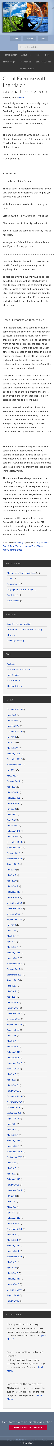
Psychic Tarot (8, 546)
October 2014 (13, 1107)
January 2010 (13, 1284)
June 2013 (11, 1162)
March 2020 (12, 825)
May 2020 (11, 814)
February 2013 (13, 1179)
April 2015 (12, 1079)
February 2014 (13, 1140)
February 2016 (13, 1052)
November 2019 (14, 847)
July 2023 (11, 742)
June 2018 (11, 930)
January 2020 (13, 836)
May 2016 (11, 1041)
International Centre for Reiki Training (24, 629)
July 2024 (11, 737)
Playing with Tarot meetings (20, 589)
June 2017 (11, 985)
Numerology (12, 584)
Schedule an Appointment (27, 1427)
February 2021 (13, 797)
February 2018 (13, 952)
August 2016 (13, 1030)
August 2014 (13, 1118)
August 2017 (13, 980)
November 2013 (14, 1151)
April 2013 (12, 1173)
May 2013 (11, 1168)
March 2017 (12, 1002)
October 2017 (13, 969)
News (9, 578)
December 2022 (14, 759)
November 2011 (14, 1229)
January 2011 (13, 1251)
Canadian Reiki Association (19, 624)
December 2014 (14, 1096)
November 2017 (14, 963)
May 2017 (11, 991)
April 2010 (12, 1267)
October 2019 (13, 853)
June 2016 (11, 1035)
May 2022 (11, 775)
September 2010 (15, 1256)
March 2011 (12, 1240)
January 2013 (13, 1184)
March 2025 (12, 720)
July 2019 (11, 869)
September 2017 (14, 974)
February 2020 (13, 831)
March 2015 (12, 1085)
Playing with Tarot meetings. (23, 1324)
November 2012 (14, 1190)
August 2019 (13, 864)
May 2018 (11, 936)
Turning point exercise (12, 549)
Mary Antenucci (42, 542)
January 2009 (13, 1300)
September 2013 (15, 1157)
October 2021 (13, 781)
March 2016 (12, 1046)
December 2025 (14, 709)
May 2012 (11, 1206)
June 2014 (11, 1124)
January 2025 (13, 726)
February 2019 (13, 891)
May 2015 (11, 1074)
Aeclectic (11, 663)
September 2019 (15, 858)
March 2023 (12, 748)
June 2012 (11, 1201)
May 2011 (11, 1234)
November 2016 (14, 1013)
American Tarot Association (19, 669)
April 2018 (12, 941)
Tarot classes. (13, 600)
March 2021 (12, 792)
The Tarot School (15, 686)
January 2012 (13, 1223)
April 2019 (12, 880)
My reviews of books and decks (21, 573)
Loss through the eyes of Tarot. (25, 1383)
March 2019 (12, 886)
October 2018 (13, 913)
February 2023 (13, 753)
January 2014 (13, 1146)
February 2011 (13, 1245)
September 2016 (15, 1024)
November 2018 (14, 908)
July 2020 (11, 808)
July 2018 (11, 925)
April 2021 (12, 786)
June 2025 (11, 714)
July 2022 (11, 770)
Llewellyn (11, 635)
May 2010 (11, 1262)
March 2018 (12, 947)
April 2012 (12, 1212)
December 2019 (14, 842)
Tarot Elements (14, 680)
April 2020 (12, 819)
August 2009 (13, 1295)
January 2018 (13, 958)
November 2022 (14, 764)
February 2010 (13, 1278)
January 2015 (13, 1090)
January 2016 (13, 1057)
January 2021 (13, 803)
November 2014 (14, 1101)
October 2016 (13, 1018)
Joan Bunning (13, 675)
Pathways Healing (15, 640)
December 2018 (14, 902)
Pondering (18, 542)
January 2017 (13, 1007)
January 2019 (13, 897)
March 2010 (12, 1273)
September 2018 (15, 919)
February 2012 (13, 1217)
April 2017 (11, 996)
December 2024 (14, 731)
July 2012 (11, 1195)
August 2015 (13, 1068)
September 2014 (15, 1112)
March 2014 (12, 1135)
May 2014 (11, 1129)
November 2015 (14, 1063)
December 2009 (14, 1289)
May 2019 (11, 875)
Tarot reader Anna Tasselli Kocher (29, 546)
